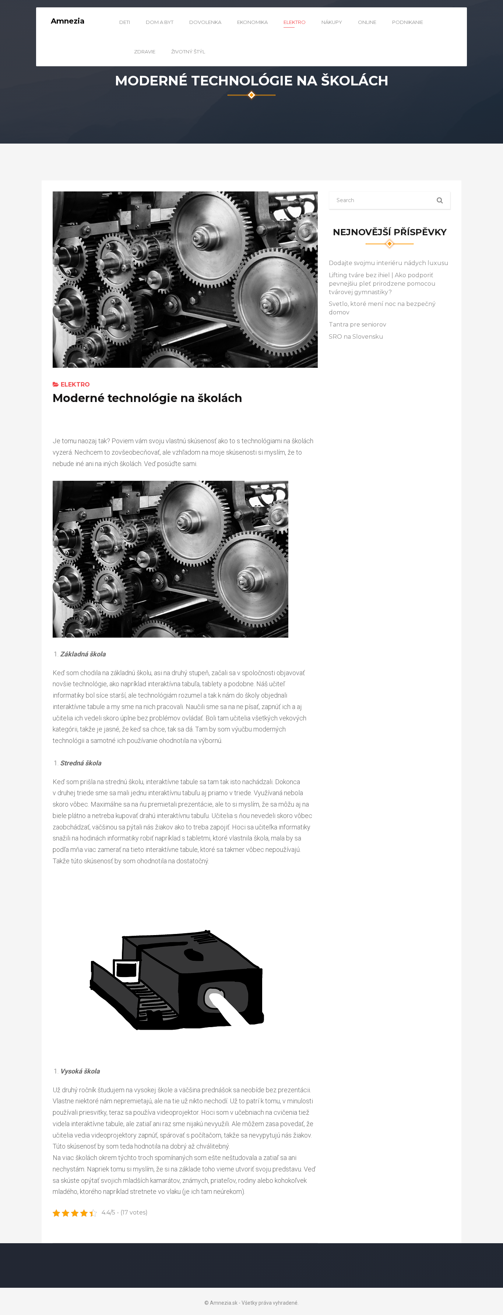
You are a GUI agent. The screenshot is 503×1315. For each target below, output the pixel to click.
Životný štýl (188, 51)
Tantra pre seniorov (357, 324)
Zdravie (144, 51)
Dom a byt (159, 22)
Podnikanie (407, 22)
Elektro (295, 22)
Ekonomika (252, 22)
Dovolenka (205, 22)
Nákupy (331, 22)
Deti (124, 22)
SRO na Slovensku (356, 336)
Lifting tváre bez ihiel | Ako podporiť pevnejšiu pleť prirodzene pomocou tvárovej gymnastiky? (382, 284)
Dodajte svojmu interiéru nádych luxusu (389, 263)
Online (367, 22)
